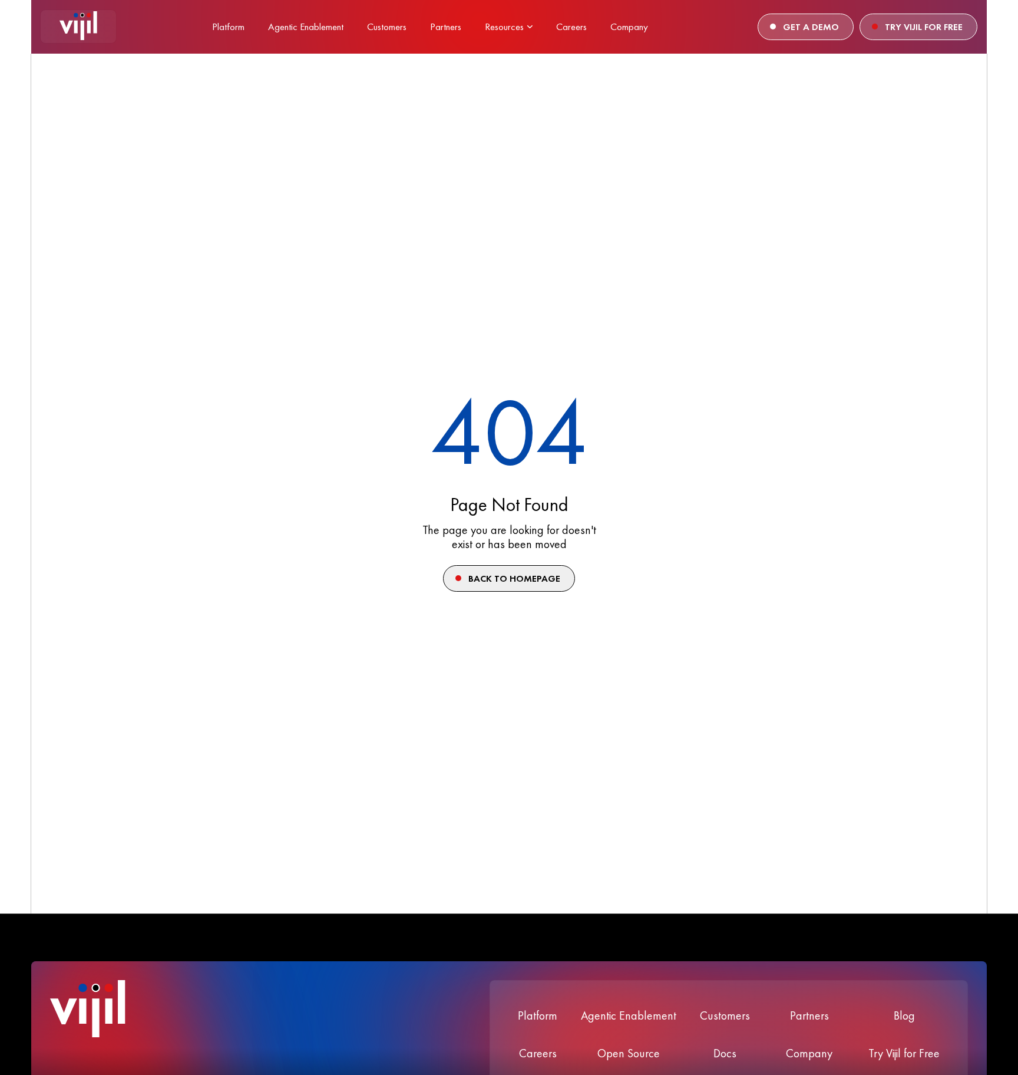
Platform (537, 1015)
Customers (725, 1015)
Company (809, 1053)
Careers (538, 1053)
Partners (809, 1015)
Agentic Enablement (628, 1015)
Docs (724, 1053)
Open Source (628, 1053)
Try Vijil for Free (904, 1053)
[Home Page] (78, 26)
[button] (508, 27)
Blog (904, 1015)
